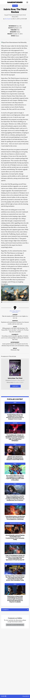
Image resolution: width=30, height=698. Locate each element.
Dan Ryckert (8, 18)
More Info (15, 386)
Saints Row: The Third (15, 378)
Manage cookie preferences (15, 625)
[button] (27, 287)
